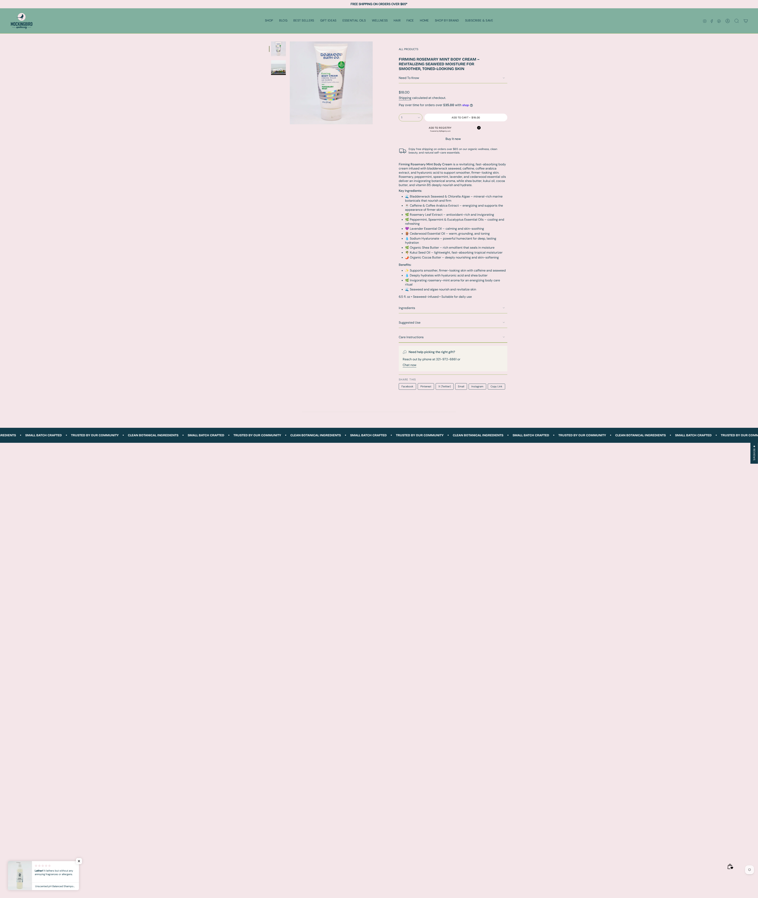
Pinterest (425, 386)
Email (461, 386)
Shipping (405, 98)
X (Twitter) (444, 386)
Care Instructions (411, 337)
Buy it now (453, 139)
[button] (269, 20)
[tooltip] (479, 128)
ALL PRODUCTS (408, 49)
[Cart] (745, 21)
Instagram (477, 386)
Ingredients (407, 308)
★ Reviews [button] (754, 452)
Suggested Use (409, 322)
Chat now (409, 365)
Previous (290, 83)
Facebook (407, 386)
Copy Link (496, 386)
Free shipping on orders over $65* (379, 4)
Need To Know (409, 78)
